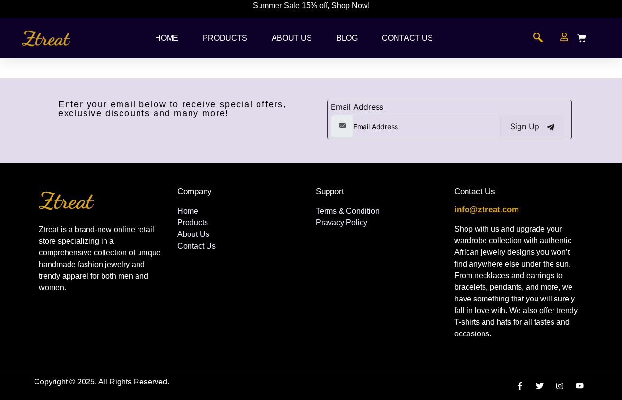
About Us (292, 38)
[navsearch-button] (538, 38)
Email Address (357, 107)
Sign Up (526, 126)
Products (225, 38)
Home (166, 38)
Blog (347, 38)
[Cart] (582, 38)
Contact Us (407, 38)
